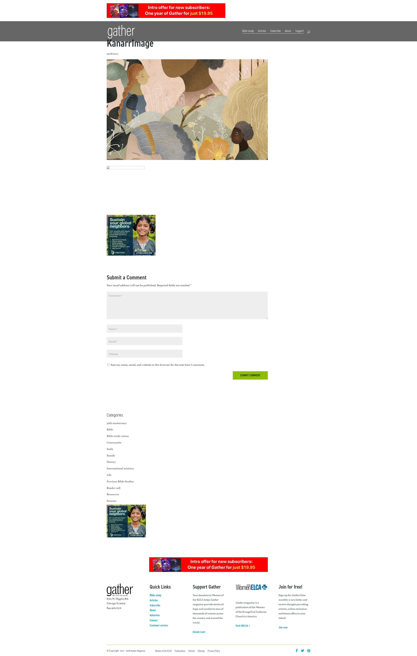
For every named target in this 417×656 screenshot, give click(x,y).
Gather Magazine (138, 651)
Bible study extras (118, 436)
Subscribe (273, 11)
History (111, 461)
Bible (110, 429)
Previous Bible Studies (120, 481)
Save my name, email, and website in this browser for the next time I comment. (158, 364)
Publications (180, 651)
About (288, 31)
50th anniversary (117, 423)
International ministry (120, 468)
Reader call (113, 488)
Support (299, 31)
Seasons (111, 500)
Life (109, 474)
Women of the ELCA (163, 651)
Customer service (159, 625)
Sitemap (201, 651)
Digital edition (258, 11)
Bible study (248, 31)
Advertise (155, 615)
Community (114, 442)
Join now (283, 627)
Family (111, 455)
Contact (306, 11)
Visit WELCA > (243, 625)
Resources (294, 11)
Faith (110, 449)
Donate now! (199, 632)
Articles (262, 31)
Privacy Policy (214, 651)
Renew (283, 11)
